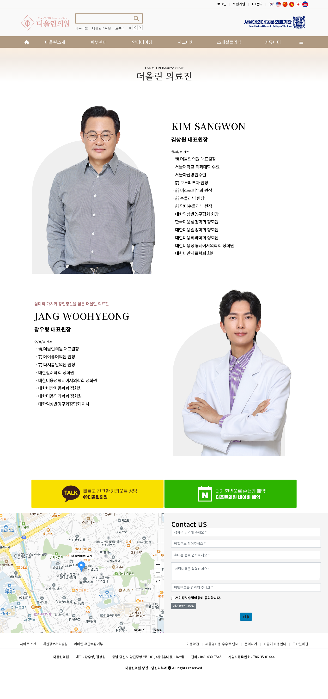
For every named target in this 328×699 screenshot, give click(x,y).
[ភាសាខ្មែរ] (305, 3)
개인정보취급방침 (183, 606)
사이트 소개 (28, 643)
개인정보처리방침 (55, 643)
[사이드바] (301, 42)
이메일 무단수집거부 (88, 643)
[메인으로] (26, 42)
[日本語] (298, 3)
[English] (278, 3)
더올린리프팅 (101, 28)
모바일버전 (300, 643)
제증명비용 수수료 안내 (221, 643)
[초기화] (158, 581)
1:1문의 (256, 3)
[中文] (285, 3)
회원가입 (239, 3)
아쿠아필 (81, 28)
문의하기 (251, 643)
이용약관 (193, 643)
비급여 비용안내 (274, 643)
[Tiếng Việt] (292, 3)
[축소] (158, 572)
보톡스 (120, 28)
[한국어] (271, 3)
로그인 (221, 3)
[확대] (158, 564)
